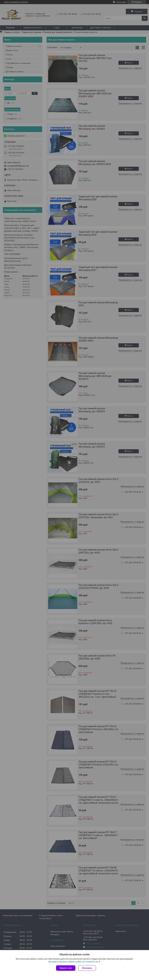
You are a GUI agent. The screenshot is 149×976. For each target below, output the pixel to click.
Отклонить (87, 968)
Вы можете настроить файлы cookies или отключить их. (74, 962)
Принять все (66, 968)
